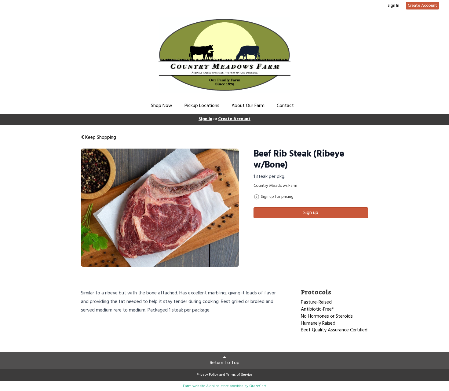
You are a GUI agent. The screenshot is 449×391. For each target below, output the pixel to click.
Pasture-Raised (316, 302)
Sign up (310, 213)
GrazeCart (257, 386)
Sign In (393, 6)
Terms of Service (239, 375)
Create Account (422, 5)
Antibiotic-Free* (317, 309)
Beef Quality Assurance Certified (334, 330)
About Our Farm (248, 106)
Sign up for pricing (277, 197)
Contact (285, 106)
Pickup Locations (201, 106)
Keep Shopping (100, 138)
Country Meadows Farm (275, 185)
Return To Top (224, 363)
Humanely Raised (318, 323)
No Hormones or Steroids (327, 316)
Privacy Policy (207, 375)
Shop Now (161, 106)
